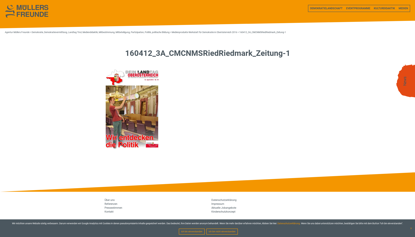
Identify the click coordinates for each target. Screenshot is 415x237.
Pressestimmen (113, 207)
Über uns (110, 200)
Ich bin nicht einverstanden (222, 231)
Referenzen (111, 203)
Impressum (217, 203)
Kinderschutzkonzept (223, 211)
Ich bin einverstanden (191, 231)
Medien (403, 8)
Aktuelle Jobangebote (223, 207)
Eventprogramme (358, 8)
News (405, 81)
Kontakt (109, 211)
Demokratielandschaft (326, 8)
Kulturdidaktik (384, 8)
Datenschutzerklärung (289, 223)
